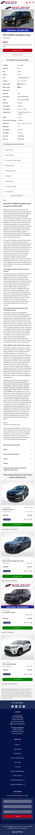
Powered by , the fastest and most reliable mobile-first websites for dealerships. (17, 827)
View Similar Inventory (17, 54)
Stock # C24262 (6, 559)
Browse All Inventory (17, 50)
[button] (26, 2)
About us (17, 744)
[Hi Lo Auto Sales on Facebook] (12, 706)
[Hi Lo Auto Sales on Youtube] (19, 706)
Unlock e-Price (18, 524)
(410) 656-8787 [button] (19, 733)
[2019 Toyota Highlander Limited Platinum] (17, 647)
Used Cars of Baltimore (16, 784)
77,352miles (29, 666)
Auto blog (17, 767)
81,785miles (29, 511)
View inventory (17, 753)
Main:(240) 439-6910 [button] (18, 721)
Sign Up (17, 816)
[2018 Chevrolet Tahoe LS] (17, 596)
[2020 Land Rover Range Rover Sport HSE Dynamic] (17, 544)
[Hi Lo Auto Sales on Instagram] (23, 706)
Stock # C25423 (6, 507)
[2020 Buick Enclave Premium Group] (17, 493)
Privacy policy (17, 749)
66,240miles (29, 614)
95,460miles (29, 563)
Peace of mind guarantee (17, 771)
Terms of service (17, 775)
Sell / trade (18, 762)
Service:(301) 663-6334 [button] (18, 724)
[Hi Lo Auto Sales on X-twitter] (16, 706)
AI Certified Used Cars (17, 780)
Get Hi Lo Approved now (17, 758)
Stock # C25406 (6, 662)
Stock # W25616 (6, 610)
